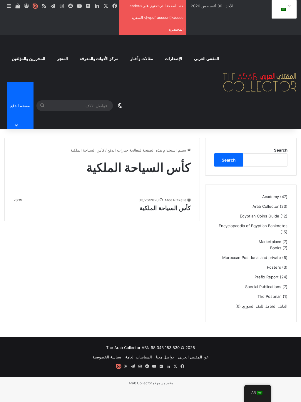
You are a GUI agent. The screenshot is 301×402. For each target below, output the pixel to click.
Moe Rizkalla (175, 200)
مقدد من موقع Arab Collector (150, 383)
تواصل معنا (165, 357)
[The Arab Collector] (260, 82)
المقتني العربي (206, 58)
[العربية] (283, 9)
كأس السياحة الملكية (165, 208)
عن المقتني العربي (193, 357)
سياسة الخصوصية (107, 357)
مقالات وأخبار (141, 58)
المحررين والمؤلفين (28, 58)
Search (280, 150)
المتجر (62, 58)
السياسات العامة (138, 357)
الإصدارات (173, 58)
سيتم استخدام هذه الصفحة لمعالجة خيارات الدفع (147, 150)
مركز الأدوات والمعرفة (99, 58)
